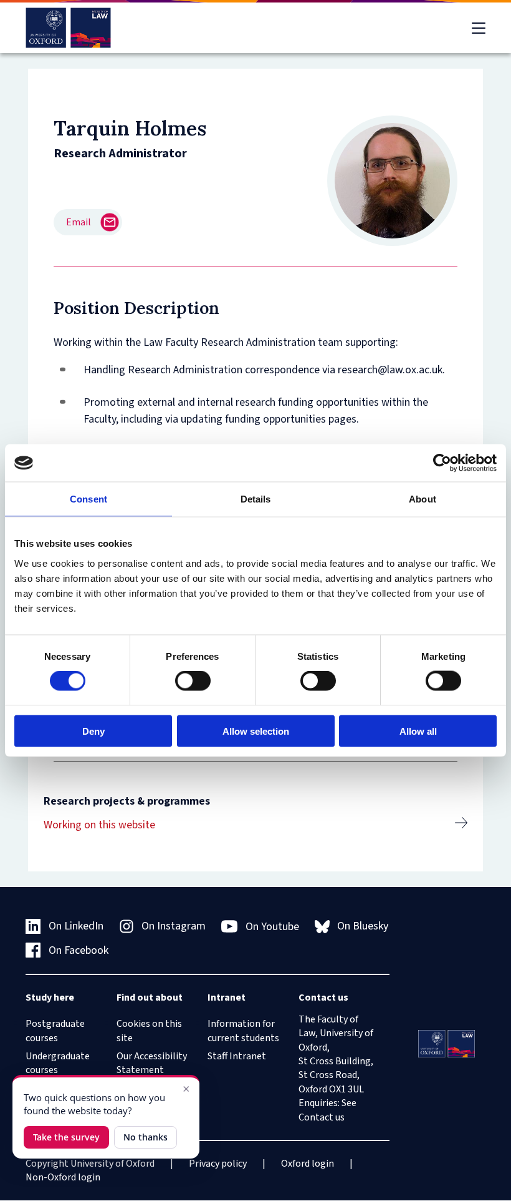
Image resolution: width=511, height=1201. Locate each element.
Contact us (321, 1117)
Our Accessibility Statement (152, 1063)
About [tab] (422, 499)
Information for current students (243, 1030)
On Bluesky (362, 926)
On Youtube (272, 926)
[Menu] (478, 28)
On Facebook (78, 950)
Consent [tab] (88, 499)
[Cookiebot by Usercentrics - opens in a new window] (442, 463)
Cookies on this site (149, 1030)
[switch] (193, 681)
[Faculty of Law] (68, 27)
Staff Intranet (237, 1056)
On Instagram (173, 926)
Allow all (418, 730)
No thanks (145, 1137)
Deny (93, 730)
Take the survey (66, 1137)
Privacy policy (218, 1163)
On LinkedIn (76, 926)
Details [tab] (256, 499)
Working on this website (99, 825)
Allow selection (255, 730)
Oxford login (307, 1163)
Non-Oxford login (63, 1177)
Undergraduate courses (58, 1063)
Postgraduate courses (55, 1030)
